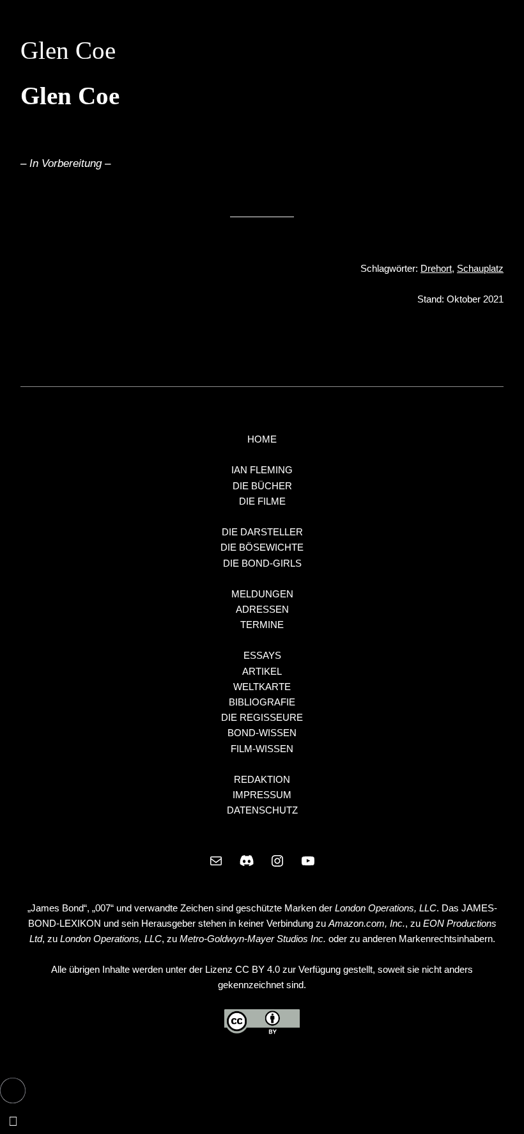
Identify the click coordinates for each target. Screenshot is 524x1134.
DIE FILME (262, 501)
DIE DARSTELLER (262, 531)
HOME (262, 439)
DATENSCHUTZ (262, 810)
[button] (13, 1090)
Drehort (436, 268)
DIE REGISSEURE (262, 717)
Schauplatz (480, 268)
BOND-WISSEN (262, 732)
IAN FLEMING (262, 469)
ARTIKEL (262, 671)
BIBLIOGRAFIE (262, 702)
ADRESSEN (262, 609)
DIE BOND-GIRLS (262, 563)
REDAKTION (262, 779)
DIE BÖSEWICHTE (262, 547)
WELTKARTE (262, 686)
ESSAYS (262, 655)
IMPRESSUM (262, 794)
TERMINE (262, 624)
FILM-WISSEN (262, 748)
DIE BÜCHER (262, 485)
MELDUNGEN (262, 593)
